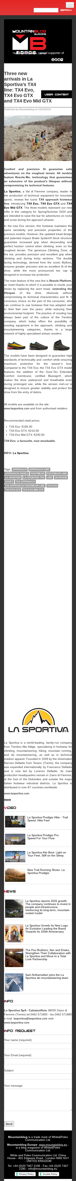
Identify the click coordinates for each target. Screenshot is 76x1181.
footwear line (57, 473)
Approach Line (39, 469)
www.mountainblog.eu (53, 1144)
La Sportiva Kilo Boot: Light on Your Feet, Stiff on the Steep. (46, 854)
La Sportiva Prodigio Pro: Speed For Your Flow (43, 837)
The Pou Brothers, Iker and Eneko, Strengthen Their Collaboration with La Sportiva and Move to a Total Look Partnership (48, 954)
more (7, 799)
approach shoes (16, 473)
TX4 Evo (31, 203)
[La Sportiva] (38, 720)
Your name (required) (18, 1040)
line (49, 477)
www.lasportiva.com (16, 408)
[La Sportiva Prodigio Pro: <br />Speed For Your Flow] (15, 839)
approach (20, 469)
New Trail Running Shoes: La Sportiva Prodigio (46, 871)
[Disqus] (38, 550)
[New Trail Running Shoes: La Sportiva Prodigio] (15, 875)
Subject (9, 1070)
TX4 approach (25, 481)
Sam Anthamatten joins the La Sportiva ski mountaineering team (46, 976)
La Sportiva (13, 477)
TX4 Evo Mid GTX (33, 489)
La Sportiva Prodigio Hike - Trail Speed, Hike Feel (47, 819)
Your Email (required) (17, 1055)
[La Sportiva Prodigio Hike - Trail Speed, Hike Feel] (15, 821)
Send (9, 1124)
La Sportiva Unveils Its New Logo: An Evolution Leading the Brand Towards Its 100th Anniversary (47, 928)
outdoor (61, 477)
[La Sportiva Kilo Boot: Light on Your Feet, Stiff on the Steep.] (15, 856)
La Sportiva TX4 (33, 477)
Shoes (9, 481)
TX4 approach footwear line (25, 485)
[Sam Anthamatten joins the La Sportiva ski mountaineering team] (14, 982)
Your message (13, 1085)
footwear (38, 473)
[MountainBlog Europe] (29, 41)
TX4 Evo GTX (49, 203)
